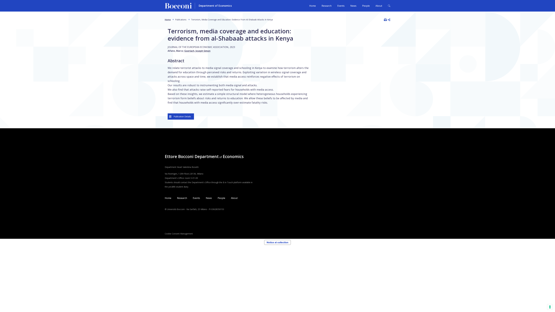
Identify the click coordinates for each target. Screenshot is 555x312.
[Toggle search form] (389, 6)
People (366, 5)
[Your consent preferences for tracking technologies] (550, 307)
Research (327, 5)
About (378, 5)
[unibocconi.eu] (180, 6)
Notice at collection (277, 242)
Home (312, 5)
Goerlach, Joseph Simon (197, 50)
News (353, 5)
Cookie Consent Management (179, 233)
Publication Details (182, 116)
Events (341, 5)
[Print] (385, 19)
